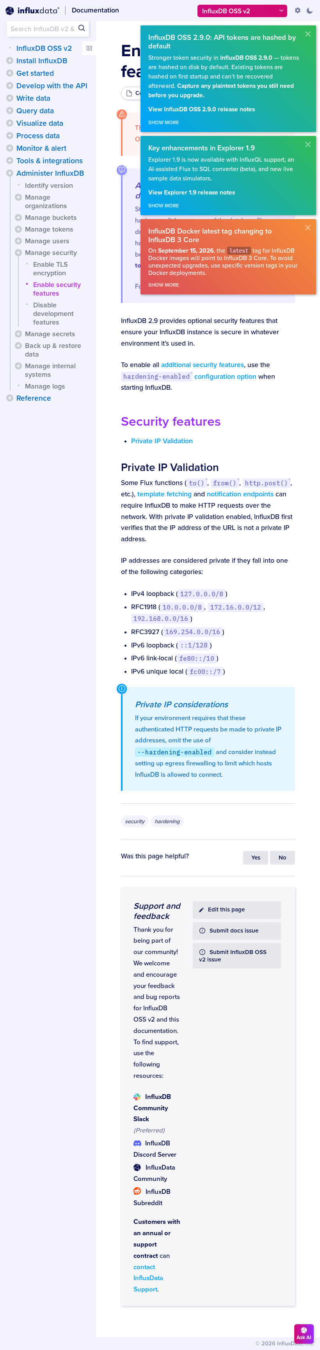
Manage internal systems (50, 370)
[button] (9, 60)
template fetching (164, 494)
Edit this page (226, 909)
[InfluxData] (32, 11)
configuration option (189, 377)
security (134, 821)
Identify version (49, 185)
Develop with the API (51, 86)
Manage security (51, 252)
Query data (35, 111)
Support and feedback (156, 911)
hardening (167, 821)
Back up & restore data (53, 349)
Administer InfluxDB (50, 173)
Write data (33, 98)
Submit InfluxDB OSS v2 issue (233, 956)
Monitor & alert (41, 148)
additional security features (202, 365)
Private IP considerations (181, 704)
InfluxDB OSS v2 (44, 48)
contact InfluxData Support (148, 1278)
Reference (33, 398)
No (282, 857)
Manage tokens (49, 229)
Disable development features (53, 313)
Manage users (47, 241)
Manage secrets (50, 334)
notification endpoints (240, 494)
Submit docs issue (234, 930)
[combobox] (48, 29)
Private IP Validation (162, 441)
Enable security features (57, 289)
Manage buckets (51, 217)
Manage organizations (46, 201)
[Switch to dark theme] (309, 10)
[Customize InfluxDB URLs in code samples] (298, 10)
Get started (35, 73)
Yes (255, 857)
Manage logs (45, 386)
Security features (171, 422)
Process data (38, 136)
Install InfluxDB (41, 61)
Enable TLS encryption (50, 268)
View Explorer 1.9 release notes (191, 192)
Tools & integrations (49, 161)
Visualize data (39, 123)
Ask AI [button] (304, 1337)
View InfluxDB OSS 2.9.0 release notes (201, 109)
